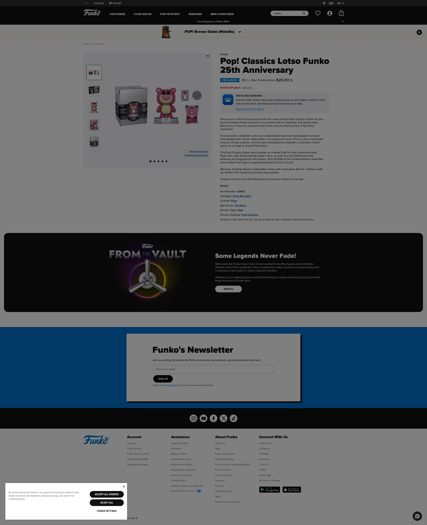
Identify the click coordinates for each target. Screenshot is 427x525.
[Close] (124, 487)
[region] (66, 501)
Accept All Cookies (107, 494)
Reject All (106, 502)
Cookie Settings (107, 511)
